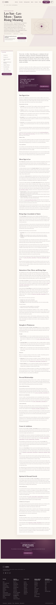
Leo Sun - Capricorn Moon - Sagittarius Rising (36, 496)
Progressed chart (15, 587)
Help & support (22, 603)
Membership (4, 589)
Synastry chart (15, 583)
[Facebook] (3, 573)
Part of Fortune (36, 588)
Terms (13, 603)
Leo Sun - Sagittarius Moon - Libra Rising (43, 338)
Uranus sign (25, 591)
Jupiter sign (25, 588)
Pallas (46, 587)
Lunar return (15, 589)
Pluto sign (25, 593)
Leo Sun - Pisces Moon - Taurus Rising (30, 257)
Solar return (15, 588)
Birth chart (14, 581)
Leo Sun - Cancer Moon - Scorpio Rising (41, 392)
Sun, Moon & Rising (37, 593)
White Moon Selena (47, 591)
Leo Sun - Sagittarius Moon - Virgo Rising (32, 439)
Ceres (46, 584)
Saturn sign (25, 589)
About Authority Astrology (6, 595)
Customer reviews (5, 592)
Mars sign (25, 587)
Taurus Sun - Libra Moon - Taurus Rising (38, 408)
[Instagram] (8, 573)
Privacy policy (5, 603)
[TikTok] (10, 573)
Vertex (35, 587)
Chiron (46, 583)
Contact (4, 596)
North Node (36, 589)
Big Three (35, 592)
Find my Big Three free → (44, 86)
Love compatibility (16, 593)
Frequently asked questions (7, 593)
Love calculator (15, 597)
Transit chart (15, 585)
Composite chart (15, 584)
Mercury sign (26, 584)
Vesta (46, 588)
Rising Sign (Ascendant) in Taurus (6, 59)
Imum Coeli (36, 585)
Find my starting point (46, 2)
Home (3, 581)
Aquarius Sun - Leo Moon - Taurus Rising (34, 522)
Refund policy (17, 603)
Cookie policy (10, 603)
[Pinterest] (6, 573)
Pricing (4, 591)
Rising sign (35, 581)
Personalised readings (6, 587)
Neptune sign (26, 592)
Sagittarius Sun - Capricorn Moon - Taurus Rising (38, 361)
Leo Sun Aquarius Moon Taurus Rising (29, 133)
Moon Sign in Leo (5, 57)
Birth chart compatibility (16, 592)
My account (4, 597)
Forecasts (4, 588)
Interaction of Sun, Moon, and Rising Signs (6, 62)
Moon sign (25, 583)
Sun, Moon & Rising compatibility (16, 595)
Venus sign (25, 585)
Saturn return (15, 591)
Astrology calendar (5, 585)
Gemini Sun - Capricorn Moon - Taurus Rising (30, 452)
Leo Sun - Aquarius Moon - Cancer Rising (39, 401)
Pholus (46, 589)
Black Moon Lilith (47, 581)
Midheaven (36, 584)
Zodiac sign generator (16, 598)
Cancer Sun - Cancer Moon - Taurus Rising (39, 294)
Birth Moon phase (36, 596)
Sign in (52, 2)
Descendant (36, 583)
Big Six (35, 595)
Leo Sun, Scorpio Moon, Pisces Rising (31, 199)
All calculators (5, 584)
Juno (45, 585)
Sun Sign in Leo (5, 55)
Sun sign (25, 581)
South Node (36, 591)
